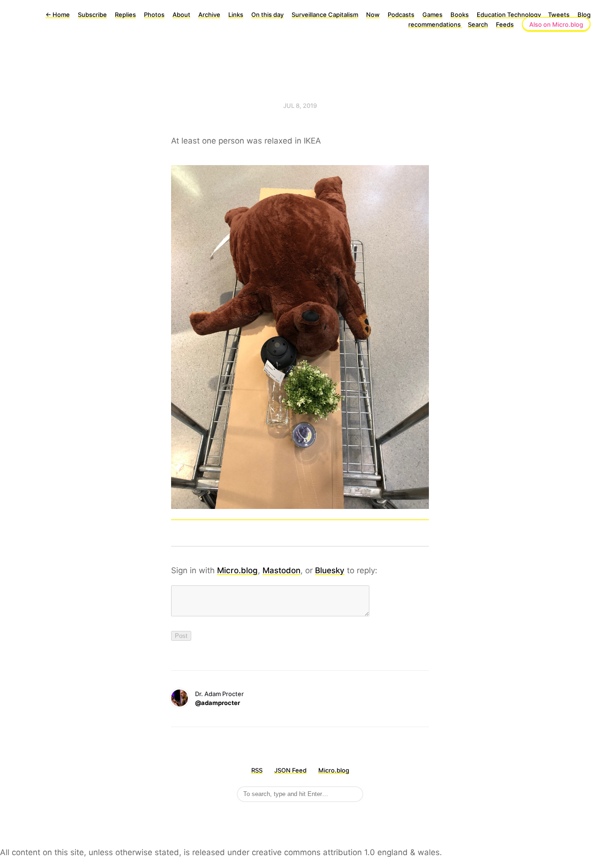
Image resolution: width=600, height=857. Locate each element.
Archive (209, 14)
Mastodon (281, 570)
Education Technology (509, 14)
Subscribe (92, 14)
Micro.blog (237, 570)
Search (478, 24)
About (181, 14)
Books (459, 14)
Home (57, 14)
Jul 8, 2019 (300, 105)
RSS (256, 770)
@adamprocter (217, 702)
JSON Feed (290, 770)
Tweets (559, 14)
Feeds (505, 24)
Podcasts (401, 14)
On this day (267, 14)
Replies (125, 14)
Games (432, 14)
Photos (154, 14)
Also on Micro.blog (556, 24)
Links (235, 14)
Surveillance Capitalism (325, 14)
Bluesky (330, 570)
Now (373, 14)
